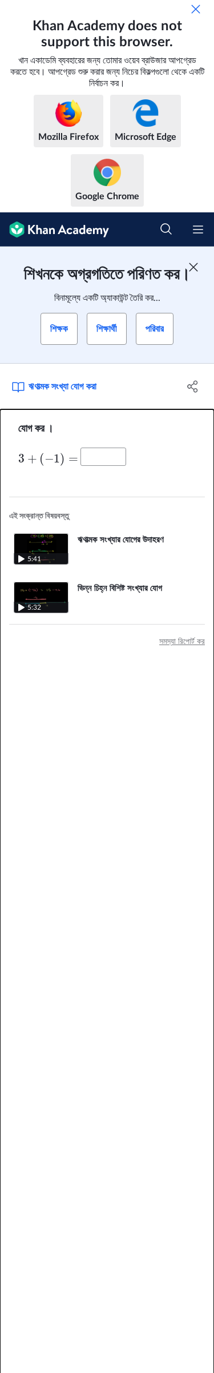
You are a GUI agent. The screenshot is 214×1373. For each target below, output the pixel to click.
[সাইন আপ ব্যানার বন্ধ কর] (193, 267)
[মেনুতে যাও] (198, 229)
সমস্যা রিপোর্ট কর (182, 642)
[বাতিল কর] (196, 9)
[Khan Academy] (54, 229)
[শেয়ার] (193, 386)
